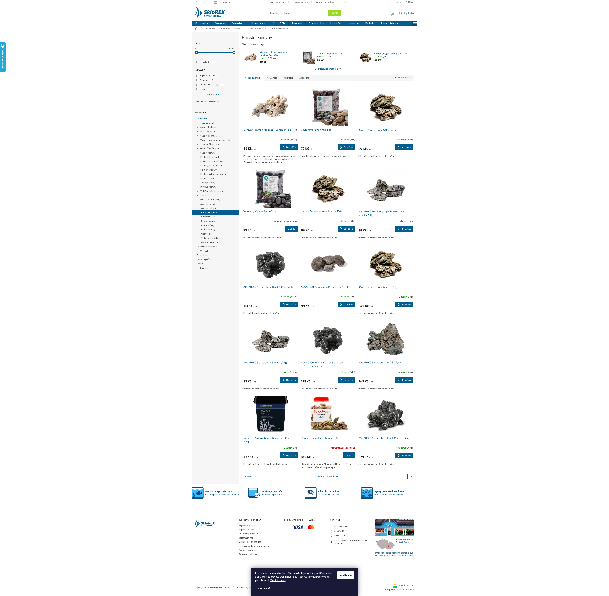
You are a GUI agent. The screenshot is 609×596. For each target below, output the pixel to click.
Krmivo (203, 195)
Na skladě (207, 62)
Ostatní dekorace (209, 242)
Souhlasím (345, 575)
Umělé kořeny (207, 225)
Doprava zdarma (300, 2)
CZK (397, 2)
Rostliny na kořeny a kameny (214, 174)
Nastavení (264, 588)
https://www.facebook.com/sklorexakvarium (351, 542)
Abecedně (304, 78)
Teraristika (201, 255)
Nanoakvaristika (207, 131)
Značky (199, 263)
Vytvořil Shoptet (406, 585)
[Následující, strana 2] (405, 476)
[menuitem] (201, 23)
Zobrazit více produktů (326, 68)
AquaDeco (207, 75)
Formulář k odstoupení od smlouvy (255, 546)
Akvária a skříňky (208, 123)
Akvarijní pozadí (207, 204)
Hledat (334, 13)
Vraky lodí (205, 233)
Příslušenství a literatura (211, 191)
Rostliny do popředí (209, 157)
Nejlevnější (272, 78)
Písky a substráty (208, 246)
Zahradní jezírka (204, 259)
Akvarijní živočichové (210, 148)
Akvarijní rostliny (207, 152)
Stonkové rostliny (208, 170)
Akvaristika (201, 118)
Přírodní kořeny (208, 216)
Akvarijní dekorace (209, 208)
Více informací (278, 580)
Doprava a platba (276, 2)
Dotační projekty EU (248, 554)
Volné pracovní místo (249, 550)
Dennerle (206, 80)
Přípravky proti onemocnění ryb (215, 140)
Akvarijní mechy (207, 182)
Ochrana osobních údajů (250, 541)
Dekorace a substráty (210, 199)
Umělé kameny (208, 229)
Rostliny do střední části (212, 161)
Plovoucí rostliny (208, 187)
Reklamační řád (246, 538)
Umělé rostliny (208, 221)
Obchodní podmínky (324, 2)
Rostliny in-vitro (207, 178)
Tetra (205, 89)
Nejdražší (288, 78)
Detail (291, 228)
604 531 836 (339, 535)
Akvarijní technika (208, 127)
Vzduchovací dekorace (212, 238)
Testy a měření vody (209, 144)
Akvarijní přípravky (208, 135)
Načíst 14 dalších (328, 476)
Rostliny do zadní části (211, 165)
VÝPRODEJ (205, 250)
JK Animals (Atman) (211, 84)
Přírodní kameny (209, 212)
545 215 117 (339, 531)
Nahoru (251, 476)
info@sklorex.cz (342, 526)
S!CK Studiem (408, 589)
